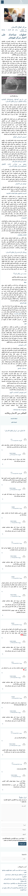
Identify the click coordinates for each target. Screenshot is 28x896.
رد (2, 449)
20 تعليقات (23, 29)
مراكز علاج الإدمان (13, 29)
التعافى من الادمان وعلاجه (15, 413)
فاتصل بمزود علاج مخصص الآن (19, 161)
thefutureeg (12, 453)
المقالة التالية (14, 422)
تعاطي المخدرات (17, 313)
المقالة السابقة (14, 418)
